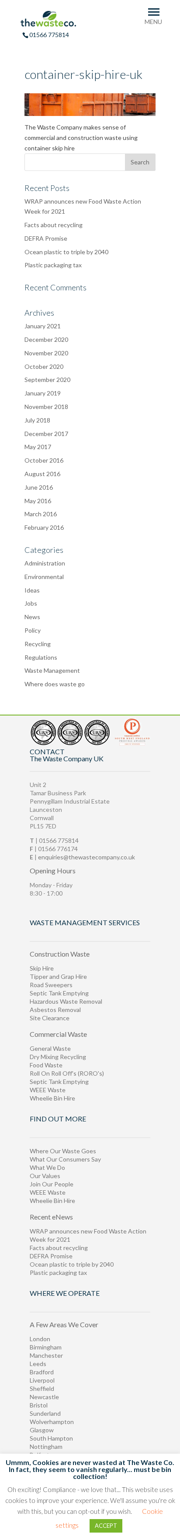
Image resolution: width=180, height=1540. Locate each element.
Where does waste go (54, 684)
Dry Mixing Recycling (58, 1056)
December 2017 (46, 433)
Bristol (39, 1405)
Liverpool (42, 1380)
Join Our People (51, 1184)
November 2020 (46, 353)
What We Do (47, 1167)
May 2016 (37, 500)
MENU (153, 21)
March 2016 (40, 514)
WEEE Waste (48, 1090)
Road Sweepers (51, 984)
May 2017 (37, 446)
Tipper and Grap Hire (58, 976)
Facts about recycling (53, 224)
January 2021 (42, 326)
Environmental (44, 576)
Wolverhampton (52, 1421)
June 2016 (38, 487)
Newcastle (44, 1396)
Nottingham (46, 1446)
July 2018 (37, 420)
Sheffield (42, 1388)
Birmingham (46, 1347)
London (40, 1338)
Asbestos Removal (55, 1009)
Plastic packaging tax (53, 265)
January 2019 (42, 393)
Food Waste (46, 1065)
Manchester (46, 1355)
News (32, 616)
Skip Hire (42, 968)
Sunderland (45, 1413)
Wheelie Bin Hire (52, 1098)
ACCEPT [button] (106, 1525)
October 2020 (43, 366)
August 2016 (42, 473)
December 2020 (46, 339)
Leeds (38, 1363)
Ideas (32, 590)
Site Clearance (49, 1018)
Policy (32, 630)
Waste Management (52, 670)
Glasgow (42, 1430)
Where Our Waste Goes (63, 1151)
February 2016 (44, 527)
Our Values (45, 1175)
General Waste (50, 1048)
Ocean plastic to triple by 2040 (66, 252)
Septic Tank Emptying (59, 993)
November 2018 (46, 406)
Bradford (42, 1372)
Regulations (40, 657)
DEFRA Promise (45, 238)
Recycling (37, 643)
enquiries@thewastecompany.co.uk (86, 857)
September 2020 (47, 379)
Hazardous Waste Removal (66, 1001)
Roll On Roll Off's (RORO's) (67, 1073)
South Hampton (51, 1438)
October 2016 (43, 460)
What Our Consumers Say (65, 1159)
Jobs (30, 603)
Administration (44, 563)
